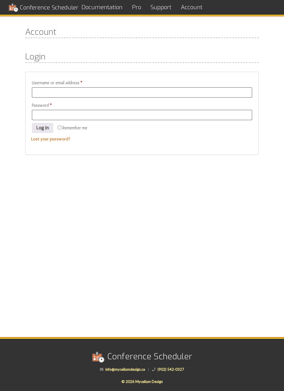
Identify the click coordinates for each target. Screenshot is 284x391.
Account (191, 7)
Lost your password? (50, 139)
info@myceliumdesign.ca (125, 369)
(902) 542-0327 (171, 369)
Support (160, 7)
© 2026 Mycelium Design (142, 381)
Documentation (102, 7)
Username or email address (65, 82)
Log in (42, 128)
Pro (136, 7)
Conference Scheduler (49, 7)
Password (49, 105)
